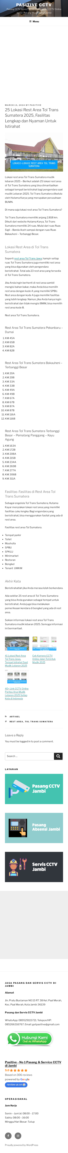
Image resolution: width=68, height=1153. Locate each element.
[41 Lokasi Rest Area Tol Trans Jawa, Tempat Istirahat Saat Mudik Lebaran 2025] (17, 643)
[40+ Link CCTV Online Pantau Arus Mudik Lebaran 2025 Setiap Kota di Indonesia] (17, 676)
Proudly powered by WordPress (21, 1145)
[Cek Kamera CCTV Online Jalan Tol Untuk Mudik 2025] (44, 643)
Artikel (15, 717)
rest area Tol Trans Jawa (28, 258)
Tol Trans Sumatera (39, 721)
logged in (25, 741)
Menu (36, 21)
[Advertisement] (34, 62)
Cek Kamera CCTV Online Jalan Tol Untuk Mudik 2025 (44, 659)
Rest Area (16, 721)
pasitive (35, 105)
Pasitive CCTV (34, 4)
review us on (14, 1084)
